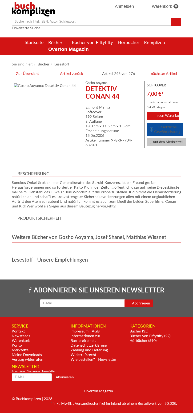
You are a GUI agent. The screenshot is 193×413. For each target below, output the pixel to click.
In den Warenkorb (166, 115)
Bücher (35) (138, 331)
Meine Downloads (27, 355)
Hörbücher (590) (143, 341)
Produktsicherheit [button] (39, 218)
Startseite (34, 42)
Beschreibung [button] (33, 174)
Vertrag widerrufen (27, 359)
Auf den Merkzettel (167, 142)
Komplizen (155, 43)
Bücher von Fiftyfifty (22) (149, 336)
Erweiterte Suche (26, 28)
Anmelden (124, 6)
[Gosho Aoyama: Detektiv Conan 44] (46, 85)
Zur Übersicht (27, 74)
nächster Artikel (164, 74)
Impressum (79, 331)
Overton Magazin (68, 49)
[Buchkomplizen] (33, 9)
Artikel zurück (71, 74)
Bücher (56, 43)
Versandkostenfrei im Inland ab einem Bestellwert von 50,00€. (127, 403)
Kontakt (18, 331)
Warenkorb (164, 6)
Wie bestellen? (83, 359)
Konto (17, 345)
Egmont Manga (97, 107)
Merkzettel (20, 350)
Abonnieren (140, 303)
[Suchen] (176, 22)
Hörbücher (128, 42)
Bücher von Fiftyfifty (92, 42)
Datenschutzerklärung (89, 345)
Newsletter (107, 359)
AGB (96, 331)
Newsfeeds (21, 336)
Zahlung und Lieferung (89, 350)
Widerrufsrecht (83, 355)
